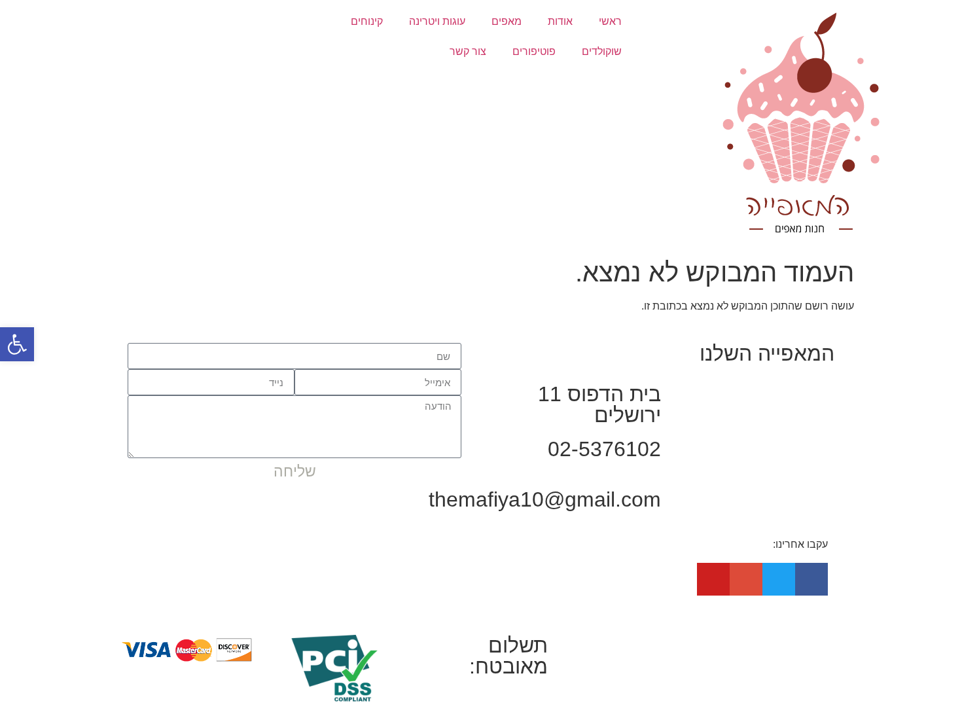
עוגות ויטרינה (437, 21)
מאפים (506, 21)
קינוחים (367, 21)
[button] (17, 344)
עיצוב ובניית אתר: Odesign (635, 642)
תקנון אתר (739, 642)
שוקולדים (602, 51)
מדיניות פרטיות (808, 642)
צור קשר (468, 51)
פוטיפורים (534, 51)
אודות (560, 21)
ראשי (610, 21)
